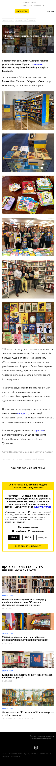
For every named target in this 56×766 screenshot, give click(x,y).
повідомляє (37, 64)
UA (48, 11)
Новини (6, 459)
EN (52, 11)
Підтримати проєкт (28, 546)
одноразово (38, 531)
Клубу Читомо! (42, 506)
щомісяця (21, 531)
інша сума (42, 537)
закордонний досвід (25, 20)
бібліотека (7, 20)
